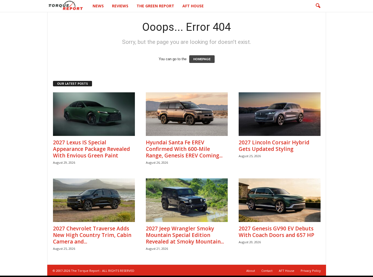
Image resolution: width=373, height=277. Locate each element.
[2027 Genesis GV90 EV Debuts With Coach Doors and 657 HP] (280, 200)
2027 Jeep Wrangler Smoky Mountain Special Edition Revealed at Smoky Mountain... (185, 235)
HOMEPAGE (202, 59)
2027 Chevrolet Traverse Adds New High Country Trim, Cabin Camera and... (92, 235)
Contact (267, 271)
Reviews (120, 5)
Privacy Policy (311, 271)
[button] (318, 6)
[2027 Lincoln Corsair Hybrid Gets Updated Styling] (280, 114)
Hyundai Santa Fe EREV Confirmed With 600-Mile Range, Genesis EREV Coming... (184, 149)
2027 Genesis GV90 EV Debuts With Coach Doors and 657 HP (276, 232)
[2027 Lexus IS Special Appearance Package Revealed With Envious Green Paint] (94, 114)
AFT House (193, 5)
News (98, 5)
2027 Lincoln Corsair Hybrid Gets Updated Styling (274, 146)
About (250, 271)
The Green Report (155, 5)
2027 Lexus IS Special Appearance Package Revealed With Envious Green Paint (91, 149)
